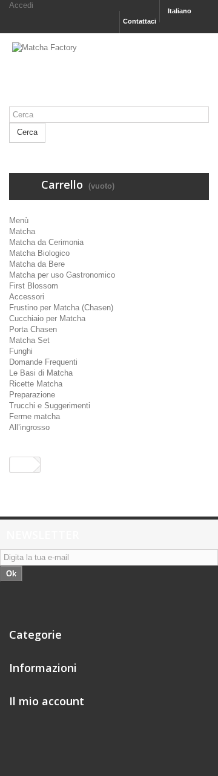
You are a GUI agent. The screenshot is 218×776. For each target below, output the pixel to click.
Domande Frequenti (43, 362)
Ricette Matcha (35, 383)
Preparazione (32, 394)
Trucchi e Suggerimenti (49, 405)
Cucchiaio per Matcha (47, 318)
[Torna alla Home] (21, 464)
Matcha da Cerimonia (46, 242)
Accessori (26, 296)
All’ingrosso (29, 427)
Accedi (21, 5)
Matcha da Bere (37, 264)
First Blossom (33, 285)
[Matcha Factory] (109, 74)
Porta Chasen (33, 329)
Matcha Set (29, 340)
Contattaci (139, 21)
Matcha (22, 231)
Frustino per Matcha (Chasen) (61, 307)
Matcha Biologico (39, 253)
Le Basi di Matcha (41, 372)
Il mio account (46, 701)
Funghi (21, 351)
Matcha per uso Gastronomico (62, 274)
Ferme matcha (34, 416)
